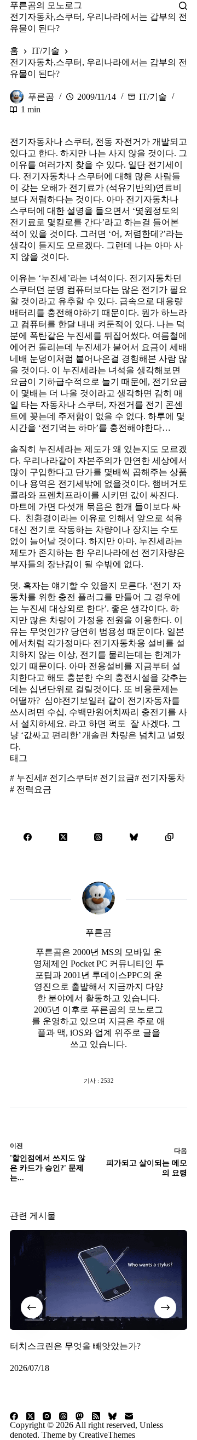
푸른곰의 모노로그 (46, 5)
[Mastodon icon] (142, 1058)
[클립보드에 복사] (169, 836)
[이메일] (129, 1416)
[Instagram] (47, 1416)
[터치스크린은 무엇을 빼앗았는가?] (98, 1280)
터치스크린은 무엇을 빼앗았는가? (75, 1346)
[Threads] (99, 836)
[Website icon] (76, 1058)
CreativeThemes (107, 1434)
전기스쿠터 (68, 777)
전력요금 (30, 789)
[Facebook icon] (55, 1058)
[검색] (183, 6)
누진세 (26, 777)
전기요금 (114, 777)
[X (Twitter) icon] (98, 1058)
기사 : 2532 (99, 1080)
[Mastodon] (80, 1416)
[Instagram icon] (120, 1058)
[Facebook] (27, 836)
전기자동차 (160, 777)
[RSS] (96, 1416)
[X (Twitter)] (63, 836)
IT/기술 (153, 96)
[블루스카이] (134, 836)
